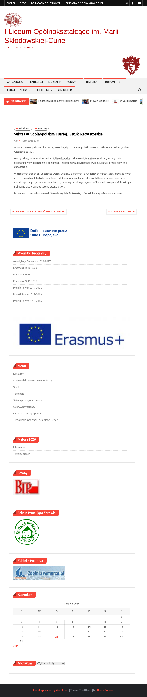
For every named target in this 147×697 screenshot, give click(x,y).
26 (56, 636)
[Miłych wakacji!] (76, 100)
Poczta (11, 3)
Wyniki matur (119, 100)
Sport (16, 387)
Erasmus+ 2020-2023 (25, 267)
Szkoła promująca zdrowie (27, 400)
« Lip (15, 646)
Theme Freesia (105, 690)
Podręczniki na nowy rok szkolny (48, 100)
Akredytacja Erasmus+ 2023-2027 (32, 261)
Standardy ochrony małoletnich (84, 3)
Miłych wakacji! (90, 100)
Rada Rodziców (17, 90)
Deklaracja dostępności (45, 3)
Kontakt (72, 82)
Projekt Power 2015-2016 (27, 301)
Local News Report (48, 420)
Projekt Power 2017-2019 (27, 294)
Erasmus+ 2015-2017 (25, 281)
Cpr (16, 140)
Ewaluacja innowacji (26, 420)
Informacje (19, 447)
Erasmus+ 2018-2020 (25, 274)
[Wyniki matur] (106, 100)
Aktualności (15, 82)
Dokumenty (112, 82)
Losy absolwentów (119, 211)
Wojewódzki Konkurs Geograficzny (32, 380)
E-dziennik (54, 82)
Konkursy (42, 128)
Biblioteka (42, 90)
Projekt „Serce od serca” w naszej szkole (40, 211)
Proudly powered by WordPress (50, 690)
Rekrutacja (65, 90)
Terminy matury (21, 453)
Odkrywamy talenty (24, 406)
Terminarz (19, 393)
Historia (91, 82)
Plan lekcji (36, 82)
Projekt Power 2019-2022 (27, 287)
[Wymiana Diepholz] (134, 100)
